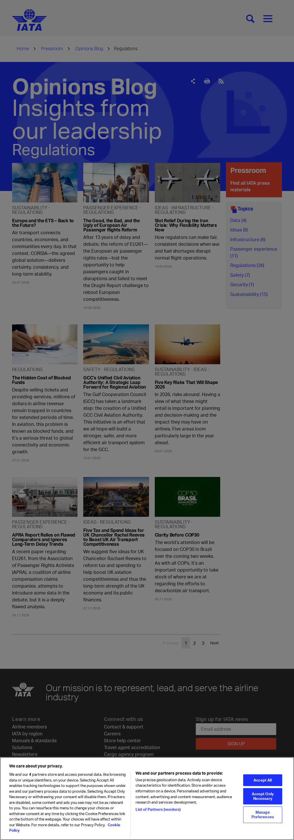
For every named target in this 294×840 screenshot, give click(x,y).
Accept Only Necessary (263, 796)
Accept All (263, 780)
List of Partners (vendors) (158, 809)
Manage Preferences (263, 814)
